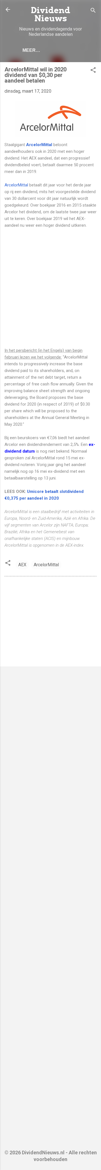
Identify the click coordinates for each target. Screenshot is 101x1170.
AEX (22, 564)
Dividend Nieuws (50, 14)
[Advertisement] (50, 287)
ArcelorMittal (39, 144)
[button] (93, 71)
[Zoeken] (93, 11)
